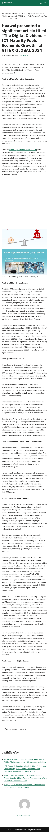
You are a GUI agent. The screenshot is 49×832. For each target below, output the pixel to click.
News (9, 13)
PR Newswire (25, 55)
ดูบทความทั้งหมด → (24, 815)
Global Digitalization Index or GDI (22, 149)
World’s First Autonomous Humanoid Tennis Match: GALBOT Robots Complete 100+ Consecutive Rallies (25, 761)
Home (4, 13)
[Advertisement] (24, 203)
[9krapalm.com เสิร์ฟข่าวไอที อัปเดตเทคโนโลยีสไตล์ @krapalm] (8, 3)
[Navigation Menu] (40, 3)
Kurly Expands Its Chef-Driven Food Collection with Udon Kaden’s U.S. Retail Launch (24, 786)
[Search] (45, 3)
